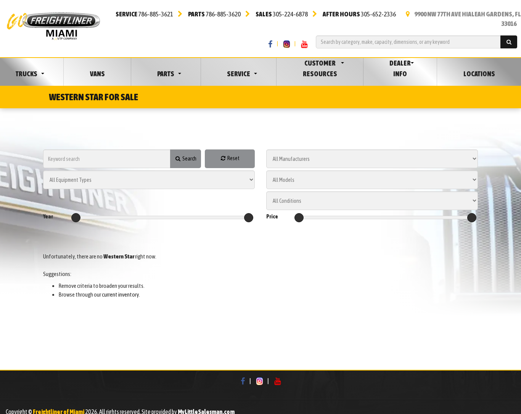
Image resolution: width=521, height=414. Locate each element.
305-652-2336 (359, 14)
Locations (479, 74)
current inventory (120, 294)
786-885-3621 (144, 14)
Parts (165, 74)
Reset (233, 158)
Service (238, 74)
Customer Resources (320, 68)
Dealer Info (400, 68)
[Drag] (75, 217)
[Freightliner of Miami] (53, 25)
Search (189, 159)
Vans (97, 74)
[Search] (508, 41)
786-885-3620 (214, 14)
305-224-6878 (282, 14)
